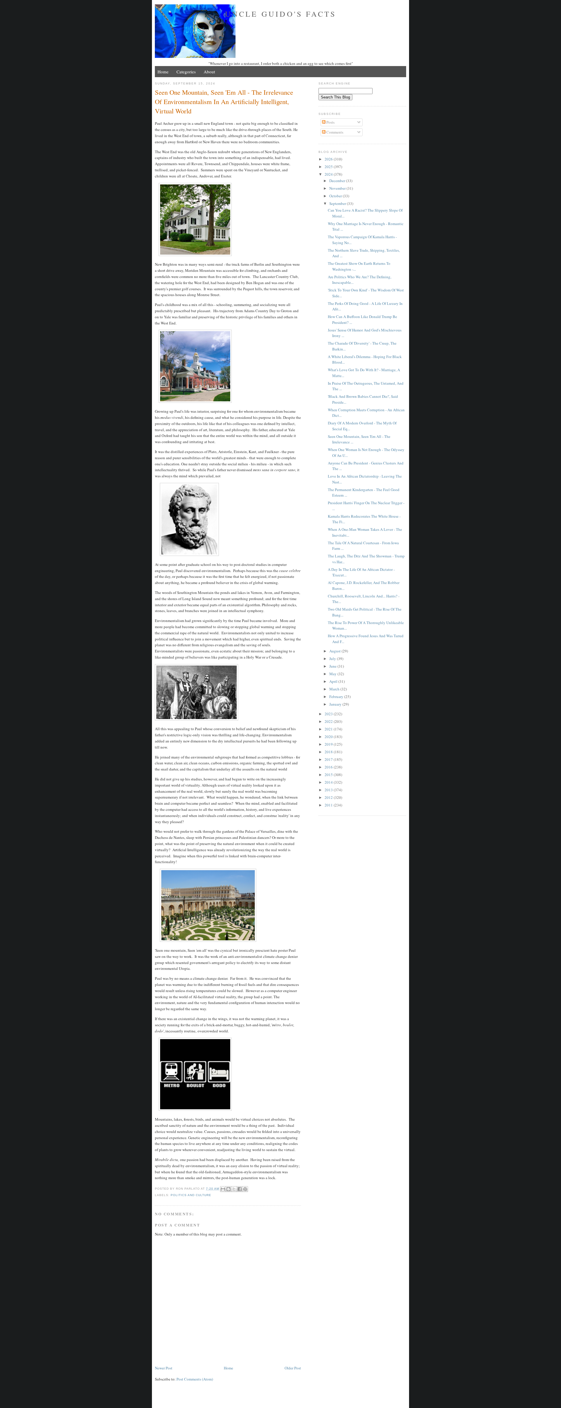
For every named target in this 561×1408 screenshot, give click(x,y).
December (337, 180)
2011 (329, 805)
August (335, 651)
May (333, 673)
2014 (329, 782)
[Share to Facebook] (240, 1189)
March (334, 689)
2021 (329, 729)
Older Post (293, 1368)
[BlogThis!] (228, 1189)
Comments (334, 132)
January (335, 704)
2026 (329, 159)
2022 (329, 721)
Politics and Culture (191, 1195)
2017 (329, 759)
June (333, 666)
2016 (329, 767)
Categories (186, 72)
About (209, 72)
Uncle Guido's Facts (280, 14)
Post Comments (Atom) (194, 1379)
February (336, 696)
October (336, 195)
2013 (329, 789)
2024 (329, 174)
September (338, 203)
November (338, 188)
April (333, 681)
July (333, 658)
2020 (329, 736)
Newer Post (163, 1368)
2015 (329, 774)
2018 (329, 751)
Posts (330, 122)
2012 (329, 797)
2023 (329, 713)
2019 (329, 744)
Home (163, 72)
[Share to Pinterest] (245, 1189)
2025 (329, 166)
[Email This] (223, 1189)
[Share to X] (234, 1189)
